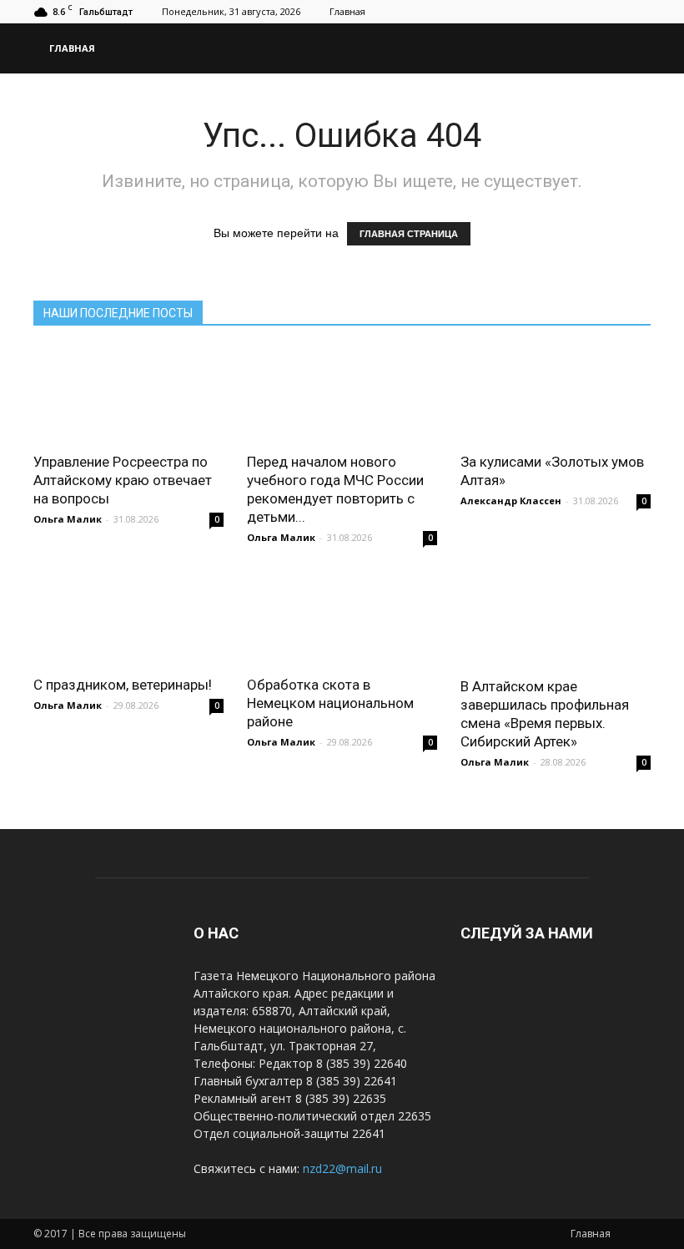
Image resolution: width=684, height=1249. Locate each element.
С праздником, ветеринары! (122, 684)
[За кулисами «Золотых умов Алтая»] (555, 394)
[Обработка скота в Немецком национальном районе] (342, 618)
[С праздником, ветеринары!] (128, 618)
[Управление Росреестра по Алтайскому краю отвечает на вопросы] (128, 394)
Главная (347, 11)
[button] (631, 48)
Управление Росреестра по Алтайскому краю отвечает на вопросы (122, 480)
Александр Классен (510, 500)
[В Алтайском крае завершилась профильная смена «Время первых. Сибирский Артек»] (555, 618)
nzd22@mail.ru (342, 1168)
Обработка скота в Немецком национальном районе (330, 703)
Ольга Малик (67, 519)
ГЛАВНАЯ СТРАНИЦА (409, 234)
